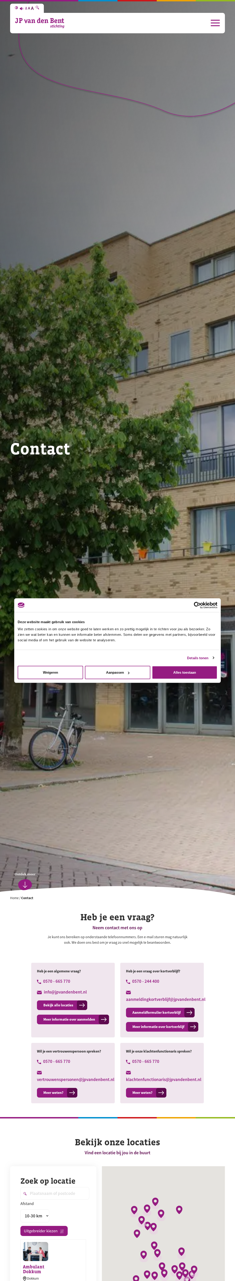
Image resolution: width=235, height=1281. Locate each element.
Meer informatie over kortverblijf (158, 1026)
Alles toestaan (184, 672)
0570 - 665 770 (56, 981)
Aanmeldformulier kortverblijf (156, 1012)
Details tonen (197, 658)
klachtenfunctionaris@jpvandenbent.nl (162, 1079)
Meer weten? (53, 1092)
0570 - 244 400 (145, 981)
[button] (155, 1203)
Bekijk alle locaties (58, 1005)
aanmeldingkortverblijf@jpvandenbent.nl (162, 999)
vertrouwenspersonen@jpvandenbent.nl (73, 1079)
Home (14, 898)
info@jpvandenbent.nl (65, 992)
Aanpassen (115, 672)
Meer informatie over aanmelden (69, 1019)
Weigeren (50, 672)
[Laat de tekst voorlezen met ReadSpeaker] (21, 8)
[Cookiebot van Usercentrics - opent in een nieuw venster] (197, 605)
